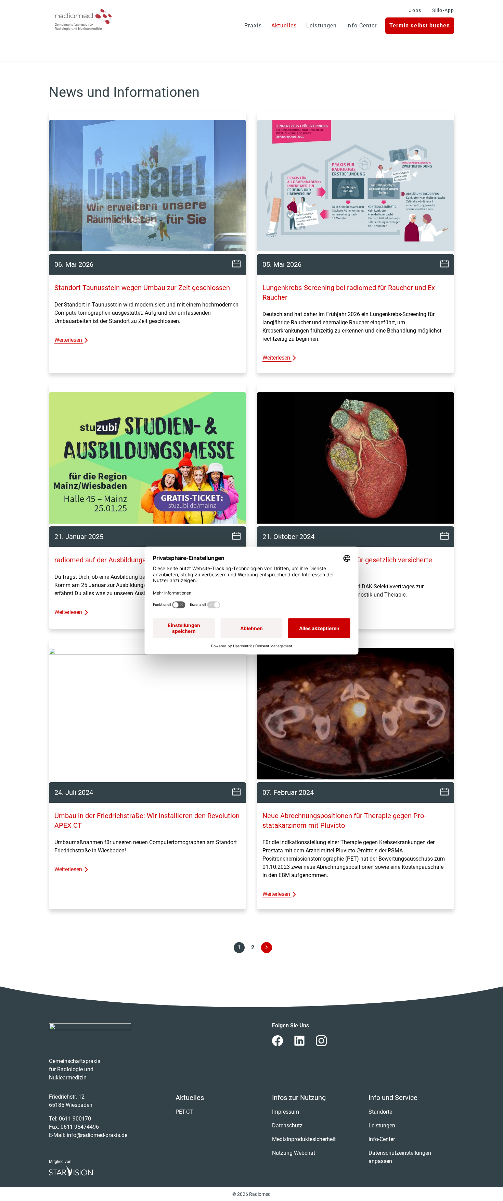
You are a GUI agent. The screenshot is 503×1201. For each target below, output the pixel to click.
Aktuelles (284, 25)
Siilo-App (443, 10)
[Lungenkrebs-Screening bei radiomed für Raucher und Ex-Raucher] (355, 187)
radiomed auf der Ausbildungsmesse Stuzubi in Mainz (136, 560)
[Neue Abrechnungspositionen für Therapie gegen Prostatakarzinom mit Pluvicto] (355, 715)
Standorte (380, 1112)
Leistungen (321, 25)
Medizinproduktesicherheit (304, 1139)
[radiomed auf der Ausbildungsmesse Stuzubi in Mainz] (147, 459)
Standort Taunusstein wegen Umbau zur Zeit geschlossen (142, 288)
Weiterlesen (68, 340)
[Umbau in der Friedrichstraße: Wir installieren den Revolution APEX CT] (147, 715)
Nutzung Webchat (293, 1153)
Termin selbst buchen (419, 25)
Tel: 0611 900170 (70, 1118)
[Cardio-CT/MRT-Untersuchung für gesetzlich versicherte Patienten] (355, 459)
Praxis (253, 25)
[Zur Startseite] (83, 19)
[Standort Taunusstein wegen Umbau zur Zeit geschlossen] (147, 187)
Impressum (285, 1112)
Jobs (415, 10)
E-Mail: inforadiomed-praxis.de (88, 1135)
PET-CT (184, 1112)
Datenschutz (287, 1125)
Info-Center (361, 25)
